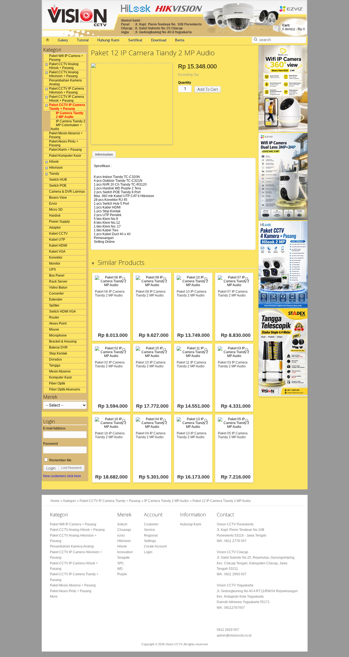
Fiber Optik (57, 383)
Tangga (54, 365)
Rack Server (58, 281)
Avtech (122, 524)
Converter (56, 293)
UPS (52, 269)
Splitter (54, 305)
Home (54, 501)
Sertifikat (135, 40)
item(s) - (293, 27)
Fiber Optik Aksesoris (64, 389)
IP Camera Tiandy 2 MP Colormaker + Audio (67, 125)
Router (54, 317)
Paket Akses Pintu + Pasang (63, 143)
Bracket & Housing (63, 341)
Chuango (124, 530)
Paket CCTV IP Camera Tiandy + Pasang (67, 107)
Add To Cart (207, 89)
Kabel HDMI (58, 245)
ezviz (121, 535)
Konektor (55, 257)
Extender (55, 299)
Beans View (58, 197)
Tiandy (54, 173)
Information (104, 154)
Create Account (155, 546)
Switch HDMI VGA (62, 311)
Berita (179, 40)
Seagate (123, 557)
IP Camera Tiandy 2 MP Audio (69, 115)
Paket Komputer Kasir (65, 156)
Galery (63, 40)
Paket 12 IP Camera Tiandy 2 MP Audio (221, 501)
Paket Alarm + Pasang (65, 150)
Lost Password (71, 468)
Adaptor (55, 227)
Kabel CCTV (58, 233)
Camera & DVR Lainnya (67, 191)
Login (51, 468)
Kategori (69, 501)
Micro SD (56, 209)
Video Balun (58, 287)
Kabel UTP (57, 239)
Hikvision (56, 167)
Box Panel (56, 275)
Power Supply (59, 221)
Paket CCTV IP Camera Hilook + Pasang (66, 98)
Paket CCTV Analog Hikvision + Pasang (64, 74)
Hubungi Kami (108, 40)
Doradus (55, 359)
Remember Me (60, 460)
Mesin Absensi (60, 371)
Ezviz (53, 203)
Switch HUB (58, 179)
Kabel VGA (57, 251)
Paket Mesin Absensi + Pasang (66, 135)
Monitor (54, 263)
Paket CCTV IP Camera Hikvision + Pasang (66, 90)
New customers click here (62, 476)
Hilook (54, 162)
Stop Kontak (58, 353)
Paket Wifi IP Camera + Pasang (66, 58)
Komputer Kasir (60, 377)
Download (158, 40)
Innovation (125, 552)
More (54, 596)
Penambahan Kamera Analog (65, 82)
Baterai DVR (58, 347)
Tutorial (83, 40)
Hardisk (55, 215)
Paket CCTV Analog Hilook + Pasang (64, 66)
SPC (120, 563)
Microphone (58, 335)
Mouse (54, 329)
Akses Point (58, 323)
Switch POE (58, 185)
